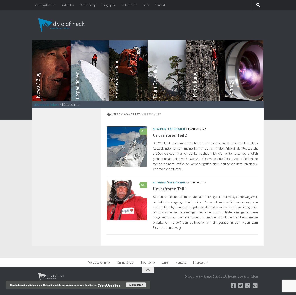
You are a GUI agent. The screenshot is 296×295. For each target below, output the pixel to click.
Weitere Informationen (109, 284)
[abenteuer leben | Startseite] (62, 25)
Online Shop (88, 5)
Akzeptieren (136, 285)
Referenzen (129, 5)
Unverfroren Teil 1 (170, 189)
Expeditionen (176, 129)
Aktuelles (68, 5)
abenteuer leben (46, 104)
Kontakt (160, 5)
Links (146, 5)
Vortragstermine (45, 5)
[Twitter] (240, 286)
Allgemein (159, 129)
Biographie (109, 5)
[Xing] (247, 286)
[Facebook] (233, 286)
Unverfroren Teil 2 (170, 135)
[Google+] (255, 286)
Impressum (200, 262)
